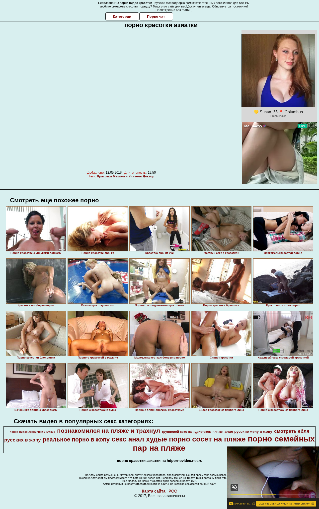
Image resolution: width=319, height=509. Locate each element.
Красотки (104, 176)
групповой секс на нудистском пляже (192, 432)
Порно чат (156, 16)
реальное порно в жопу (76, 439)
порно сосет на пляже (207, 439)
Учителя (135, 176)
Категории (122, 16)
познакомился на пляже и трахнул (108, 430)
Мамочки (120, 176)
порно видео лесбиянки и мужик (32, 431)
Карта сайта (153, 491)
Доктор (148, 176)
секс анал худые (139, 439)
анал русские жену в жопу (248, 432)
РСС (172, 491)
